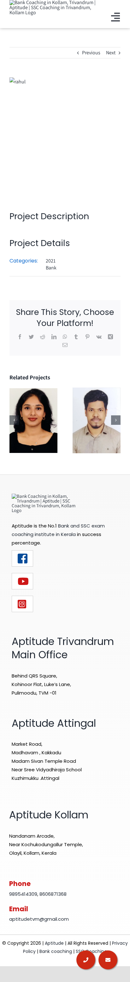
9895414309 (23, 894)
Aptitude (55, 943)
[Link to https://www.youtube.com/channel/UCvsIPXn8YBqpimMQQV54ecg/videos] (22, 581)
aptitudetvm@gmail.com (39, 919)
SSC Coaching (91, 951)
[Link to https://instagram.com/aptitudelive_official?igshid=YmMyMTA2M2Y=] (22, 604)
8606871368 (53, 894)
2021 (51, 260)
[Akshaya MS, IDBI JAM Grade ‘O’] (33, 420)
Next (110, 52)
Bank (51, 267)
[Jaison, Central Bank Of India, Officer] (97, 420)
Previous (91, 52)
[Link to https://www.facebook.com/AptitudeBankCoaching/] (22, 558)
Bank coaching (55, 951)
